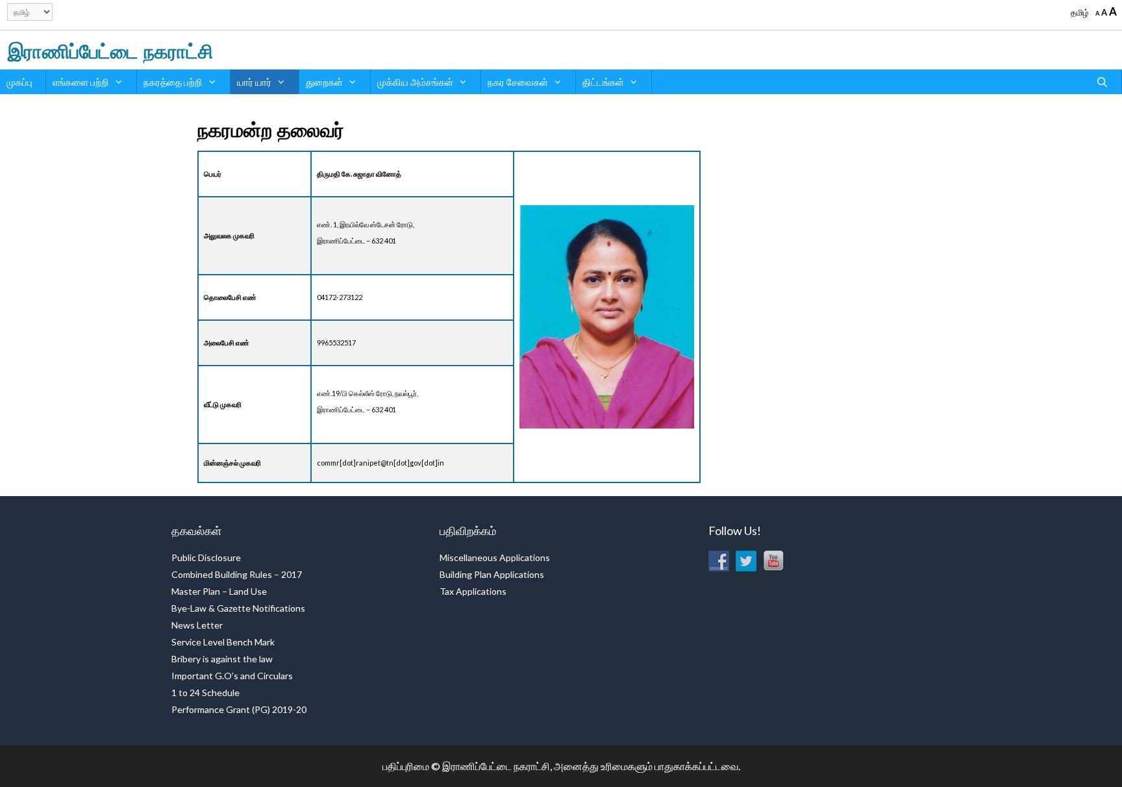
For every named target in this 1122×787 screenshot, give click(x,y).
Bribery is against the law (222, 658)
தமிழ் (1080, 12)
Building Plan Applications (492, 574)
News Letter (197, 625)
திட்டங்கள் (603, 82)
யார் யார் (254, 82)
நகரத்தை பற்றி (173, 82)
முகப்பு (19, 82)
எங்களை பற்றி (81, 82)
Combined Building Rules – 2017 (236, 574)
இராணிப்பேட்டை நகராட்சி (110, 49)
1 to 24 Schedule (205, 692)
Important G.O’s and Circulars (232, 675)
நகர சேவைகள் (518, 82)
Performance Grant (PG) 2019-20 (238, 709)
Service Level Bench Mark (223, 641)
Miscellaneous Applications (495, 557)
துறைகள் (324, 82)
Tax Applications (473, 591)
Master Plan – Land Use (219, 591)
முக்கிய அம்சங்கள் (415, 82)
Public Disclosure (206, 557)
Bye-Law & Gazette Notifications (238, 608)
